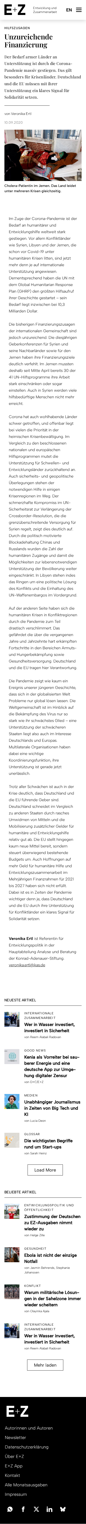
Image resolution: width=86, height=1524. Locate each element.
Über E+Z (14, 1456)
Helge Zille (37, 1235)
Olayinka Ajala (39, 1311)
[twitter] (36, 1508)
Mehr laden (45, 1365)
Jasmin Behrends (42, 1268)
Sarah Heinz (38, 1153)
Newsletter (15, 1437)
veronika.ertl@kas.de (27, 965)
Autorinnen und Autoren (29, 1428)
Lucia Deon (38, 1121)
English (69, 10)
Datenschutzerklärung (27, 1447)
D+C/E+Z (36, 1082)
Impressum (16, 1494)
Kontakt (12, 1475)
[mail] (9, 1508)
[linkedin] (49, 1508)
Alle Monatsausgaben (26, 1484)
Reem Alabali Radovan (45, 1037)
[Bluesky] (62, 1508)
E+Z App (13, 1466)
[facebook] (23, 1508)
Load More (45, 1170)
